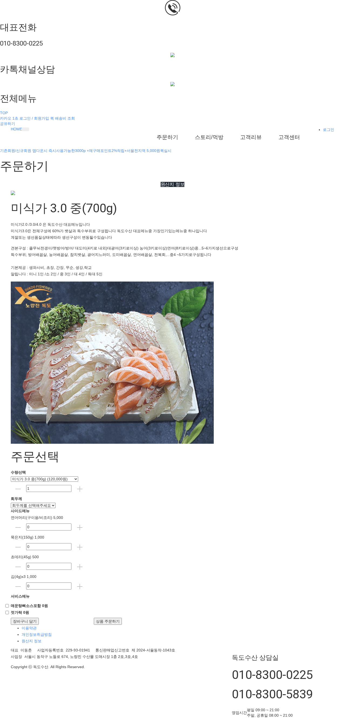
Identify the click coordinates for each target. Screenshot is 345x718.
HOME (16, 129)
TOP (4, 113)
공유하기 (7, 124)
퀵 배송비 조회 (62, 118)
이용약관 (29, 628)
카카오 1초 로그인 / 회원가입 (24, 118)
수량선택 (18, 472)
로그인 (328, 129)
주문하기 (167, 137)
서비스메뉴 (20, 596)
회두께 (16, 499)
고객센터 (289, 137)
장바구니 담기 (25, 621)
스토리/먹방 (209, 137)
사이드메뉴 (20, 511)
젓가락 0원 (20, 612)
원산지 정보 (32, 641)
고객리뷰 (251, 137)
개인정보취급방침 (37, 634)
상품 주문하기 (108, 621)
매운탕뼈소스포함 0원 (29, 605)
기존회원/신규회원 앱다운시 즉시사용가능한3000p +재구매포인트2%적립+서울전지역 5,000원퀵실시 (85, 150)
